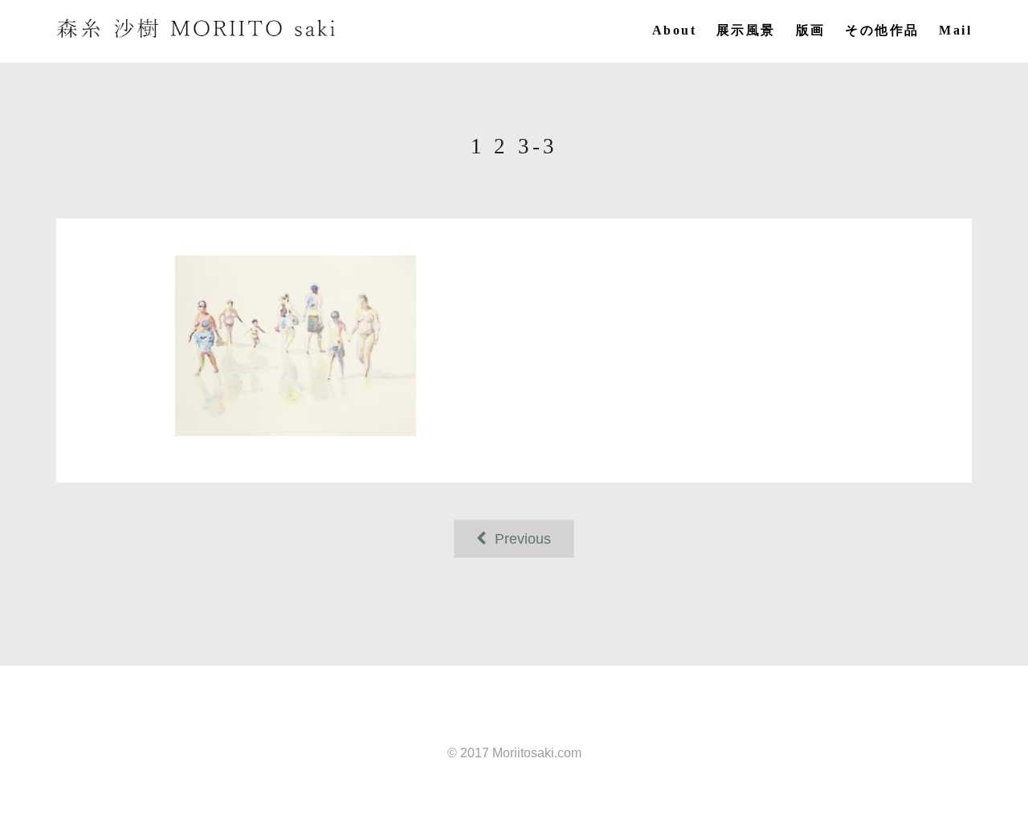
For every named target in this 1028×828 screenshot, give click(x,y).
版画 (811, 30)
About (674, 30)
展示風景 (746, 30)
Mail (955, 30)
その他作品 (882, 30)
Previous (521, 539)
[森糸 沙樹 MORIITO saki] (196, 28)
